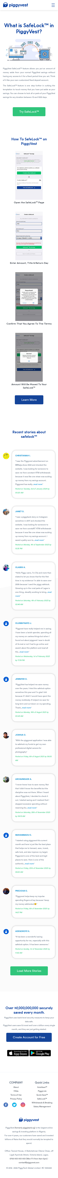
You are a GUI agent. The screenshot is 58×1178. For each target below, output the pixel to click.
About (16, 1087)
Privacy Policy (16, 1099)
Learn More (29, 399)
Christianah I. (23, 456)
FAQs (16, 1091)
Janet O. (19, 511)
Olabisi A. (20, 567)
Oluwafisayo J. (23, 623)
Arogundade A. (23, 779)
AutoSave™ (42, 1087)
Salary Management (42, 1107)
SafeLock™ (42, 1099)
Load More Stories (29, 970)
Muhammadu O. (23, 835)
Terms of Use (16, 1095)
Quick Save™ (42, 1095)
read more (38, 484)
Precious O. (21, 891)
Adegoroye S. (22, 931)
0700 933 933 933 (29, 1159)
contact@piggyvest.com (29, 1163)
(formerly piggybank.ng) (25, 1128)
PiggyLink (42, 1091)
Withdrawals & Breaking (42, 1103)
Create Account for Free (29, 1037)
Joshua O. (20, 735)
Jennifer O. (21, 679)
